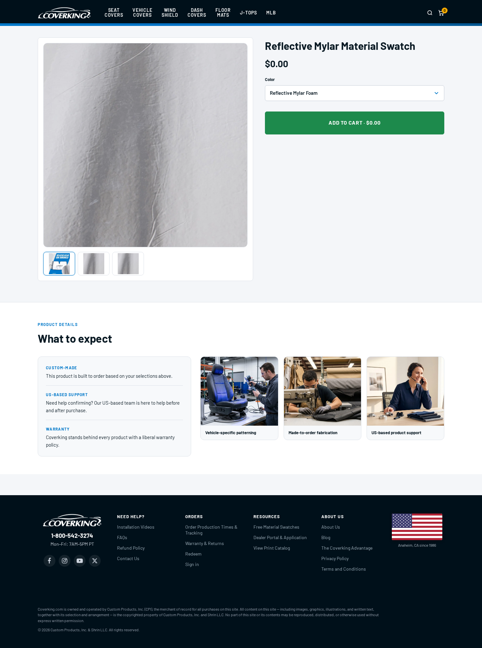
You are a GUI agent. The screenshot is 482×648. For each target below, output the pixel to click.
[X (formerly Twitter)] (95, 561)
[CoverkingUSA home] (64, 13)
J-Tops (248, 12)
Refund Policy (131, 548)
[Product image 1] (59, 263)
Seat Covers (114, 12)
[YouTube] (80, 561)
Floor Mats (223, 12)
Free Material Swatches (276, 527)
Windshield (170, 12)
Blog (325, 537)
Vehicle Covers (142, 12)
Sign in (192, 564)
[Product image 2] (94, 263)
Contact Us (128, 558)
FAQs (122, 537)
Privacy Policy (335, 558)
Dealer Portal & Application (280, 537)
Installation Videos (135, 527)
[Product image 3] (128, 263)
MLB (271, 12)
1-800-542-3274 (72, 535)
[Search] (430, 13)
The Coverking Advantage (346, 548)
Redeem (193, 554)
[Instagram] (64, 561)
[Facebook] (49, 561)
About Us (330, 527)
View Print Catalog (271, 548)
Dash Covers (197, 12)
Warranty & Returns (204, 543)
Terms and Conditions (343, 569)
